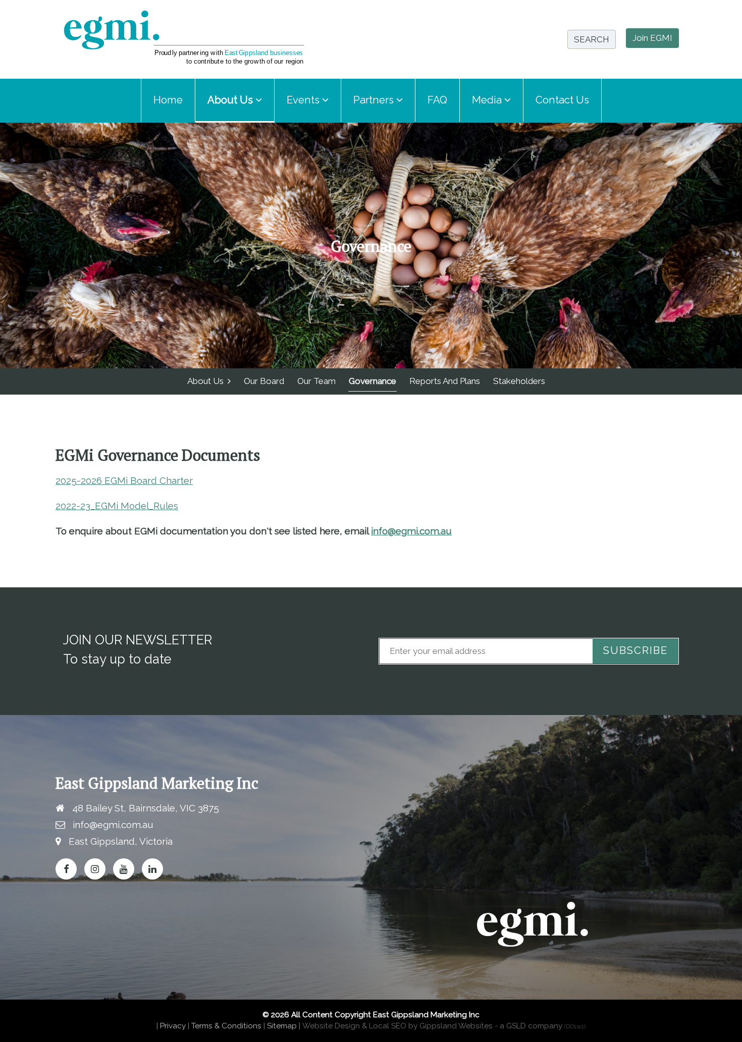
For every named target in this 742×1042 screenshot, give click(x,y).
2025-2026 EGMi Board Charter (124, 480)
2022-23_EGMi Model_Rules (117, 505)
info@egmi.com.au (411, 530)
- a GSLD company (540, 1025)
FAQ (437, 100)
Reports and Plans (444, 381)
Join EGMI (652, 38)
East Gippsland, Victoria (121, 841)
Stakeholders (519, 381)
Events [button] (304, 100)
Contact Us (562, 100)
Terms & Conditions (226, 1025)
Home (168, 100)
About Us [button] (231, 100)
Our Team (316, 381)
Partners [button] (374, 100)
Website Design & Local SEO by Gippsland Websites (397, 1025)
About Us (207, 381)
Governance (372, 381)
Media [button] (488, 100)
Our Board (264, 381)
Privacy (173, 1025)
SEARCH (591, 39)
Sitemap (282, 1025)
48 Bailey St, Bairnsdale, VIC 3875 (145, 807)
